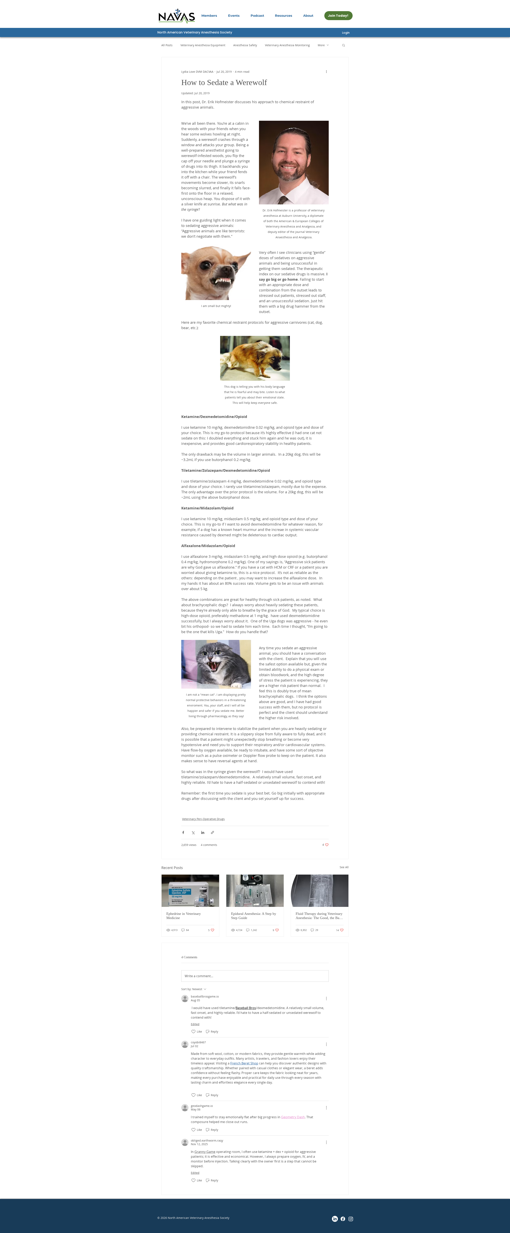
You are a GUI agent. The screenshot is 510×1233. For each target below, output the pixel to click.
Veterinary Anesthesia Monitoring (287, 45)
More (321, 45)
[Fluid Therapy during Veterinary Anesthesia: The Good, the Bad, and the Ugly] (319, 891)
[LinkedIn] (335, 1219)
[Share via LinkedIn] (203, 832)
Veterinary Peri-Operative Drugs (203, 819)
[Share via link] (212, 832)
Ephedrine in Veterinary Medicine (183, 916)
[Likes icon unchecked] (193, 1031)
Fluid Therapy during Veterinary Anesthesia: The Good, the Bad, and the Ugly (319, 916)
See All (344, 867)
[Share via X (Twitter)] (193, 832)
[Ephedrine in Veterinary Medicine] (190, 891)
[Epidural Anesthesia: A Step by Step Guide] (255, 891)
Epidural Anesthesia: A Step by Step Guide (253, 916)
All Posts (167, 45)
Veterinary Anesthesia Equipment (202, 45)
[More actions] (326, 71)
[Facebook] (343, 1219)
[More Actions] (326, 998)
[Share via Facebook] (183, 832)
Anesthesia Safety (245, 45)
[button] (239, 16)
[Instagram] (351, 1219)
